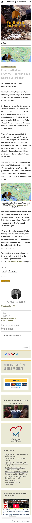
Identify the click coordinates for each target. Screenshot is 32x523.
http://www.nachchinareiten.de (19, 205)
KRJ (14, 66)
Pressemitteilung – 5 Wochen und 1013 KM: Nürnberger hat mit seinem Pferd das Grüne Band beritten (16, 463)
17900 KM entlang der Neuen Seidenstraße (16, 472)
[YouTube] (12, 354)
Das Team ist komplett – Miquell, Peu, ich (16, 474)
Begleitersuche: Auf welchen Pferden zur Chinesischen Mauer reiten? (16, 477)
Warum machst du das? (11, 480)
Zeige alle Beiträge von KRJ (8, 306)
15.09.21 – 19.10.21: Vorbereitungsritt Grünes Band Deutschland (15, 468)
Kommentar (25, 347)
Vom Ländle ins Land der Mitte (16, 24)
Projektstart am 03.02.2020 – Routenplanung (13, 483)
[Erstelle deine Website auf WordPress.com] (16, 2)
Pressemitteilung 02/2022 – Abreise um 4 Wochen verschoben (16, 455)
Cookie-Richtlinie (12, 516)
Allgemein (6, 281)
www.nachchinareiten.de (15, 261)
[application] (16, 506)
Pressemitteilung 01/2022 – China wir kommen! (8, 316)
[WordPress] (17, 354)
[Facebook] (6, 354)
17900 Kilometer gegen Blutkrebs (16, 440)
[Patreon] (14, 354)
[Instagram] (9, 354)
